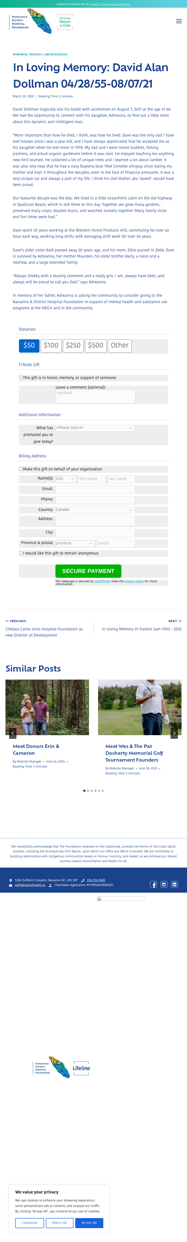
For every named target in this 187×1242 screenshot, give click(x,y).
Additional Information (39, 415)
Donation (27, 330)
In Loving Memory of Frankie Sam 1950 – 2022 (142, 625)
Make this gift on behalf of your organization (62, 469)
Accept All (89, 1223)
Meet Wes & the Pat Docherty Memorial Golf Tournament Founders (134, 753)
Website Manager (29, 761)
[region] (59, 1209)
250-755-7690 (96, 880)
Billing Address (33, 456)
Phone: (47, 499)
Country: (46, 510)
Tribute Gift (29, 365)
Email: (47, 489)
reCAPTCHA (102, 581)
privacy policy (134, 581)
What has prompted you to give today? (38, 435)
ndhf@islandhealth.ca (30, 885)
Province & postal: (37, 543)
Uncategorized (56, 54)
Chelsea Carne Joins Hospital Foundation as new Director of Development (44, 628)
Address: (45, 519)
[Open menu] (179, 21)
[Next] (174, 733)
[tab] (84, 791)
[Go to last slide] (12, 733)
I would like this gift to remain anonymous (61, 553)
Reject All (59, 1223)
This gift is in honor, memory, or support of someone (69, 378)
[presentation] (47, 707)
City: (49, 532)
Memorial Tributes (27, 54)
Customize (30, 1223)
